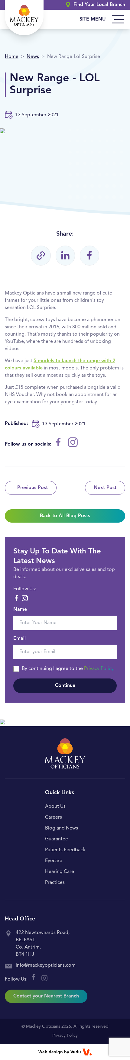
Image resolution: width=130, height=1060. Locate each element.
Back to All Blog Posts (65, 516)
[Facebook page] (58, 441)
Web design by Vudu (59, 1051)
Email (19, 638)
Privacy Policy (99, 668)
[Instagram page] (73, 442)
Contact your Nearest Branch (46, 996)
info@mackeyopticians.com (46, 965)
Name (20, 609)
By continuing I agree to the (68, 668)
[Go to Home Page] (24, 17)
